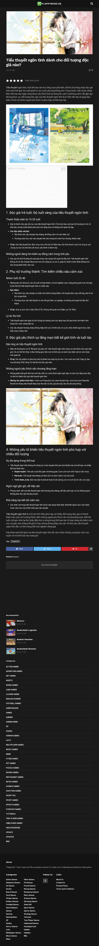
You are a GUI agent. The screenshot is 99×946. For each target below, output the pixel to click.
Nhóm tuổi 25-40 (18, 183)
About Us (59, 879)
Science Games (12, 786)
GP (7, 726)
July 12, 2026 (10, 70)
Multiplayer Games (15, 745)
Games (9, 713)
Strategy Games (13, 809)
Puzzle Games (12, 768)
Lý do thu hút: (17, 186)
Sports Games (12, 805)
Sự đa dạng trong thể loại (21, 200)
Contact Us (60, 883)
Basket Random (25, 639)
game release (12, 708)
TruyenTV (15, 541)
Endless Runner (13, 699)
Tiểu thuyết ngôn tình (16, 514)
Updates (10, 837)
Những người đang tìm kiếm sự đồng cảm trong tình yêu (32, 178)
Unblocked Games (14, 823)
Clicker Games (12, 694)
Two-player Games (14, 818)
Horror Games (12, 736)
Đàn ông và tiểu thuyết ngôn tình (24, 192)
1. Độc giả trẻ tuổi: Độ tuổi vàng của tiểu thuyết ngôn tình (31, 173)
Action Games (12, 667)
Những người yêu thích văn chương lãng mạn (28, 194)
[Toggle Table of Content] (62, 169)
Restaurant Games (14, 777)
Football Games (13, 703)
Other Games (12, 759)
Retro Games (12, 782)
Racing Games (12, 772)
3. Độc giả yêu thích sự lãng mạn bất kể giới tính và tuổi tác (32, 189)
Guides (9, 731)
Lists (8, 740)
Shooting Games (13, 791)
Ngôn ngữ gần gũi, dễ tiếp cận (23, 202)
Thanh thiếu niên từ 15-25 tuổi (23, 175)
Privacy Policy (62, 886)
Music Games (12, 749)
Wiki (8, 841)
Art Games (11, 676)
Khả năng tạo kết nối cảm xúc (23, 205)
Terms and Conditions (65, 889)
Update (9, 832)
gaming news (12, 722)
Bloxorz (20, 621)
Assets (9, 680)
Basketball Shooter (26, 649)
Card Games (11, 690)
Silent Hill (11, 795)
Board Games (12, 685)
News (8, 754)
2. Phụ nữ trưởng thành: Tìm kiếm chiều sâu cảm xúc (29, 181)
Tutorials (11, 814)
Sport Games (12, 800)
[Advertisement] (49, 593)
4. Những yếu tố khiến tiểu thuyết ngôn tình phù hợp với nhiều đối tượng (37, 197)
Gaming (9, 717)
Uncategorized (13, 828)
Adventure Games (14, 671)
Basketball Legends (27, 630)
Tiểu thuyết (11, 87)
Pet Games (11, 763)
